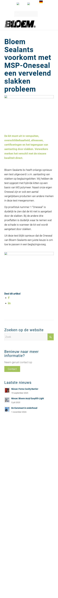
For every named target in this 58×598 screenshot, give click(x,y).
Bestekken (9, 456)
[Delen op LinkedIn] (9, 303)
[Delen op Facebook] (8, 297)
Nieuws (8, 459)
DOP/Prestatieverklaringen (17, 470)
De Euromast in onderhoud (24, 408)
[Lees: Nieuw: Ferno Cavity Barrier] (7, 390)
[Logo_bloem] (24, 23)
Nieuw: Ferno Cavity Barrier (24, 389)
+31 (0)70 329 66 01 (14, 508)
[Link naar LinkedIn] (42, 589)
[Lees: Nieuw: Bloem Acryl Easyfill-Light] (7, 400)
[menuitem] (20, 3)
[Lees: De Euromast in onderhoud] (7, 409)
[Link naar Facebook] (51, 589)
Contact (12, 369)
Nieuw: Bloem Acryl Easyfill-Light (27, 398)
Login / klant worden (27, 8)
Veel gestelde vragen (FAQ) (18, 466)
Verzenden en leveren (15, 463)
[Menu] (49, 23)
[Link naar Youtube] (46, 589)
